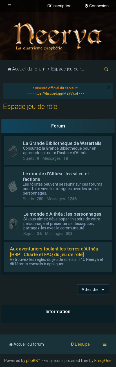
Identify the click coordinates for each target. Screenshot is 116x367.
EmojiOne (102, 360)
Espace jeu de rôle (30, 106)
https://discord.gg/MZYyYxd (56, 93)
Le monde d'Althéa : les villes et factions (56, 176)
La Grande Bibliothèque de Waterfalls (62, 143)
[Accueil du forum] (58, 36)
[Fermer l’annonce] (108, 87)
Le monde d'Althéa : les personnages (62, 214)
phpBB (32, 360)
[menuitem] (96, 6)
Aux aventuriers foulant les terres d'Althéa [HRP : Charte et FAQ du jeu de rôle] (54, 251)
